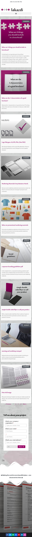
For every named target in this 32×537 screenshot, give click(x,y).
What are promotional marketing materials (15, 225)
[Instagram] (24, 534)
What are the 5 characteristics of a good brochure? (14, 100)
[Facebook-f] (7, 534)
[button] (16, 13)
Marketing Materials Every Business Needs (15, 184)
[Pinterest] (18, 534)
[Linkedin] (21, 534)
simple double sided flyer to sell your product (15, 310)
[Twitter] (10, 534)
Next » (24, 404)
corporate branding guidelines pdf (12, 267)
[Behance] (16, 534)
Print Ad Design (6, 392)
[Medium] (13, 534)
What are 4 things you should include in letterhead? (14, 49)
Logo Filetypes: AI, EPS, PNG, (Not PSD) (13, 142)
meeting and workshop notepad (11, 351)
